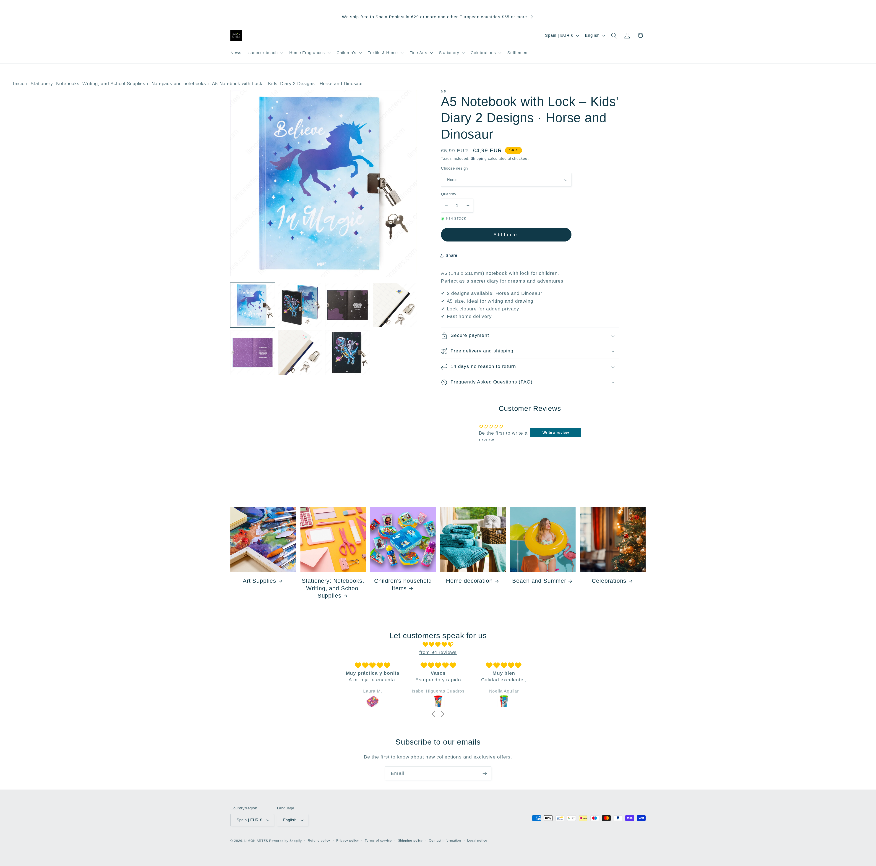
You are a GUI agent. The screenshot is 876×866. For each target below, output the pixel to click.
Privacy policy (347, 840)
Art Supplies (259, 581)
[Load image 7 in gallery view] (347, 352)
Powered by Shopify (285, 840)
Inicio (19, 83)
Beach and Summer (539, 581)
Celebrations (609, 581)
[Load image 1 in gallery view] (252, 305)
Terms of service (378, 840)
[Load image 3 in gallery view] (347, 305)
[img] (438, 644)
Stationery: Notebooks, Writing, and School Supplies (88, 83)
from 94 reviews (438, 652)
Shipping (479, 159)
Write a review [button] (555, 433)
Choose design (454, 168)
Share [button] (451, 255)
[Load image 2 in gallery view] (300, 305)
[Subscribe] (484, 773)
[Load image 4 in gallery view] (395, 305)
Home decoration (469, 581)
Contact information (445, 840)
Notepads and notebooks (178, 83)
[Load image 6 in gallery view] (300, 352)
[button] (265, 53)
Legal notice (477, 840)
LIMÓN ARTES (256, 840)
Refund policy (319, 840)
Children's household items (403, 584)
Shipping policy (410, 840)
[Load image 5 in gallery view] (252, 352)
